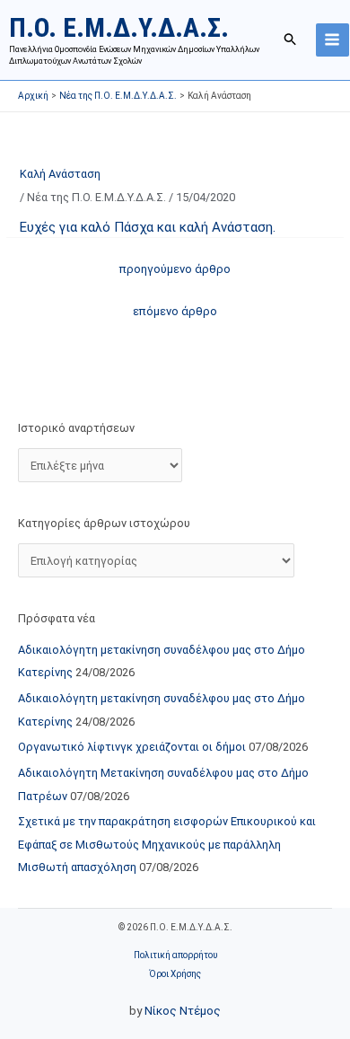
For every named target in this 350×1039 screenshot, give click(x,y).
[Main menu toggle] (332, 40)
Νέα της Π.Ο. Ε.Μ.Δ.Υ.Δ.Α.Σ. (96, 197)
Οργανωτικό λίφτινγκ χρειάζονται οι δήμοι (132, 746)
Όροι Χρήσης (175, 974)
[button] (291, 39)
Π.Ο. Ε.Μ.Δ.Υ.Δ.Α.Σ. (119, 27)
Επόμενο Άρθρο (175, 311)
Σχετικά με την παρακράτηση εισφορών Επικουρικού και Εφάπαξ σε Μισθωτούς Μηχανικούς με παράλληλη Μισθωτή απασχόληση (167, 844)
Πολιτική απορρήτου (175, 955)
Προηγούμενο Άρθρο (175, 269)
